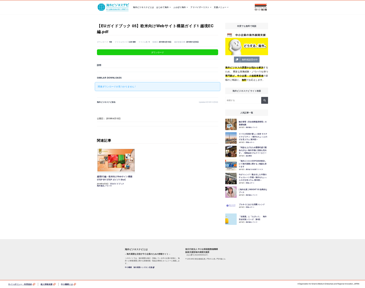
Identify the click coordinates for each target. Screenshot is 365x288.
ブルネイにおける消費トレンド (252, 204)
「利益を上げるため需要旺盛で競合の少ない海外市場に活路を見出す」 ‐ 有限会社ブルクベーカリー (253, 150)
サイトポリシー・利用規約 (20, 284)
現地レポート (250, 142)
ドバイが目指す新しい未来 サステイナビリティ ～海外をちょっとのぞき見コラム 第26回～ (253, 136)
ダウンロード (157, 52)
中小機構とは (67, 284)
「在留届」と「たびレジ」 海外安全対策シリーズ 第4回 (253, 218)
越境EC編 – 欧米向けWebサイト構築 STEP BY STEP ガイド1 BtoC (114, 178)
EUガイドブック (117, 184)
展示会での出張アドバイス (254, 169)
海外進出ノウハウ (104, 186)
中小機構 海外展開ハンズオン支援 (139, 267)
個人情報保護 (46, 284)
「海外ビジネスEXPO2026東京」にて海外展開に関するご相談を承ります (253, 163)
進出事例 (249, 156)
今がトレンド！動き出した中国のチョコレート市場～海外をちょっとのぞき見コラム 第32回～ (253, 177)
